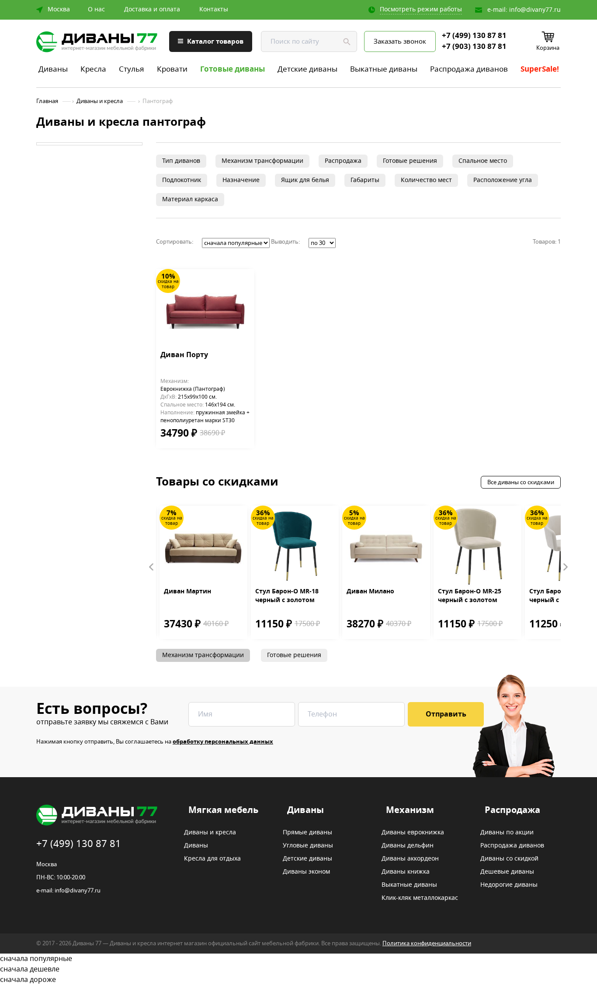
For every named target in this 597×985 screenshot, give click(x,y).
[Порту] (205, 310)
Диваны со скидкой (509, 859)
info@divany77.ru (535, 9)
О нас (96, 9)
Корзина (547, 48)
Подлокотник (181, 180)
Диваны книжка (406, 872)
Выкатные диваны (383, 69)
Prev (151, 567)
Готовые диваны (232, 69)
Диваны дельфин (408, 846)
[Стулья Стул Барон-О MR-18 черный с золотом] (295, 546)
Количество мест (426, 180)
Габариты (365, 180)
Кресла (93, 69)
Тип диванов (181, 160)
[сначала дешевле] (298, 969)
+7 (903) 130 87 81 (474, 46)
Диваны (53, 69)
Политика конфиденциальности (426, 943)
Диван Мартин (187, 591)
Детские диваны (307, 69)
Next (565, 567)
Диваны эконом (306, 872)
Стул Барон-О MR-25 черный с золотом (469, 596)
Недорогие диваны (509, 885)
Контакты (213, 9)
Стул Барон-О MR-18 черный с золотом (287, 596)
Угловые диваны (308, 846)
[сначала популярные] (298, 959)
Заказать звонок (400, 41)
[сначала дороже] (298, 980)
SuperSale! (540, 69)
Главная (47, 101)
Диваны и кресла (99, 101)
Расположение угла (502, 180)
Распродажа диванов (469, 69)
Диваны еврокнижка (413, 833)
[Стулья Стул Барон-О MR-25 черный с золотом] (477, 546)
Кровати (172, 69)
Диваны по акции (507, 833)
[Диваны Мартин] (203, 546)
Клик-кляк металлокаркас (420, 898)
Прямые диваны (307, 833)
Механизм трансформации (262, 160)
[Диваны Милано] (386, 546)
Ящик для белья (305, 180)
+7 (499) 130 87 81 (474, 35)
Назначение (241, 180)
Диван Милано (370, 591)
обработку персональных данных (223, 741)
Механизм (410, 810)
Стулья (131, 69)
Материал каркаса (190, 199)
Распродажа (343, 160)
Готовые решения (410, 160)
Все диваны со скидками (520, 482)
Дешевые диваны (507, 872)
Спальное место (482, 160)
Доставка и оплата (152, 9)
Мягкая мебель (223, 810)
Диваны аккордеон (410, 859)
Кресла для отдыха (212, 859)
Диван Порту (184, 355)
